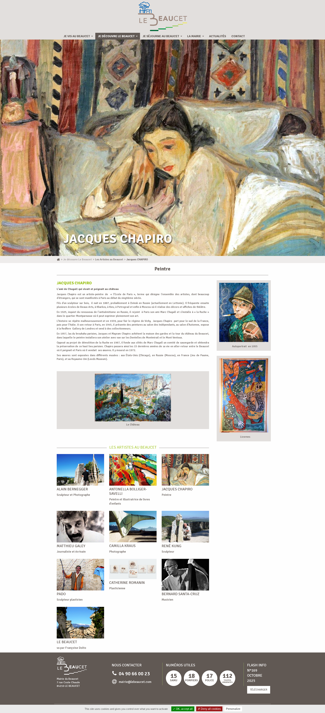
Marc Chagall (155, 342)
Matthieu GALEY (71, 546)
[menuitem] (78, 36)
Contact (238, 36)
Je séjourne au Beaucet (161, 36)
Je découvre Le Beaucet (116, 36)
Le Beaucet (67, 642)
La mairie (194, 36)
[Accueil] (58, 259)
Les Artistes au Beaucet (133, 447)
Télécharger (258, 689)
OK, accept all (184, 708)
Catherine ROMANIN (127, 582)
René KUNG (171, 546)
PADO (61, 594)
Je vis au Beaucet (77, 36)
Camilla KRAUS (122, 545)
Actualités (217, 36)
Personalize (233, 708)
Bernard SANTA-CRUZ (180, 594)
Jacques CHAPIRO (177, 489)
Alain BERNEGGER (72, 489)
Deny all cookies (210, 708)
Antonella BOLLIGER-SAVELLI (128, 491)
